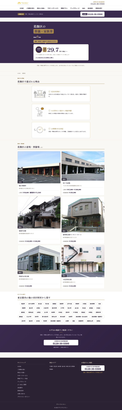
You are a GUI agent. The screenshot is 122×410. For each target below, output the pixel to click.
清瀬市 (24, 308)
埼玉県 (55, 366)
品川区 (77, 308)
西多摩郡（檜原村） (97, 316)
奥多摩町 (92, 304)
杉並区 (98, 308)
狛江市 (69, 308)
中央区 (60, 312)
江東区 (38, 308)
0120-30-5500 (92, 14)
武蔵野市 (80, 321)
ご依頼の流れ (30, 8)
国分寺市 (54, 308)
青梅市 (77, 304)
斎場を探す (99, 8)
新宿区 (91, 308)
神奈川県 (68, 366)
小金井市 (45, 308)
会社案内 (90, 8)
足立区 (40, 304)
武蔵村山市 (90, 321)
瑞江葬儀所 (22, 186)
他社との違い (41, 8)
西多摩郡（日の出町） (82, 316)
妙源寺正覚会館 (24, 276)
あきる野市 (31, 304)
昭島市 (23, 304)
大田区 (84, 304)
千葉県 (51, 366)
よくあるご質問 (22, 384)
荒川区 (47, 304)
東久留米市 (45, 316)
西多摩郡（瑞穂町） (56, 321)
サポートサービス (53, 8)
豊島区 (83, 312)
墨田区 (23, 312)
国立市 (31, 308)
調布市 (67, 312)
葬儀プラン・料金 (22, 378)
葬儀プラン (64, 8)
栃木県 (63, 366)
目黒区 (98, 321)
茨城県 (51, 369)
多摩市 (53, 312)
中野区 (90, 312)
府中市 (23, 321)
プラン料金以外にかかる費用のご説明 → (45, 57)
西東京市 (98, 312)
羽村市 (37, 316)
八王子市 (28, 316)
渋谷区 (84, 308)
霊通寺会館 (22, 231)
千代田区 (75, 312)
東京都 (59, 366)
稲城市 (61, 304)
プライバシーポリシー (24, 396)
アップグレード (75, 8)
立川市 (46, 312)
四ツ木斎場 (66, 183)
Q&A (83, 8)
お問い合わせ (21, 394)
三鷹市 (67, 321)
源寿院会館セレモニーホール (72, 235)
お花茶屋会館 (67, 279)
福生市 (31, 321)
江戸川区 (69, 304)
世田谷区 (30, 312)
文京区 (38, 321)
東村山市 (54, 316)
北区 (99, 304)
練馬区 (21, 316)
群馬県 (73, 366)
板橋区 (54, 304)
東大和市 (62, 316)
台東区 (39, 312)
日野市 (70, 316)
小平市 (62, 308)
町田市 (45, 321)
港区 (73, 321)
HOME (22, 8)
